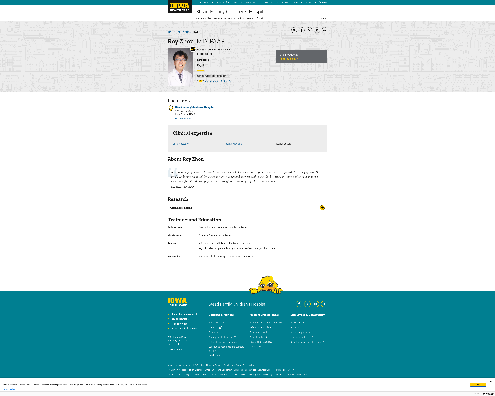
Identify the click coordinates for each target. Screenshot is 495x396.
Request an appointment (184, 314)
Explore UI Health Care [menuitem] (291, 2)
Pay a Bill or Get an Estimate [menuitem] (244, 2)
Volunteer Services (266, 370)
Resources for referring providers (265, 322)
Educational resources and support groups (226, 348)
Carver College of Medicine (189, 374)
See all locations (180, 319)
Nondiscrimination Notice (179, 365)
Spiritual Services (248, 370)
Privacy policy (9, 389)
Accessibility (248, 365)
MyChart (213, 327)
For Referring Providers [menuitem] (267, 2)
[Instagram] (324, 304)
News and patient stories (303, 332)
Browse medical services (184, 328)
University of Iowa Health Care (277, 374)
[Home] (180, 6)
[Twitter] (307, 304)
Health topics (215, 355)
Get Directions (181, 118)
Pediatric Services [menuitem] (222, 18)
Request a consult (258, 332)
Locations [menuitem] (239, 18)
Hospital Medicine (233, 143)
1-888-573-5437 (288, 58)
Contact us (214, 332)
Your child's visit (217, 322)
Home (170, 32)
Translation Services (177, 370)
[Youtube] (316, 304)
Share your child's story (220, 337)
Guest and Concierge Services (225, 370)
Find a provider (179, 323)
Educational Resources (261, 342)
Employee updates (300, 337)
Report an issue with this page (305, 342)
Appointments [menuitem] (205, 2)
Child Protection (181, 143)
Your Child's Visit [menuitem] (255, 18)
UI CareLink (255, 346)
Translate (310, 2)
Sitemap (171, 374)
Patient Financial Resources (223, 342)
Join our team (297, 322)
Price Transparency (285, 370)
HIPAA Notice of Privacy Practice (207, 365)
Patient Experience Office (199, 370)
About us (294, 327)
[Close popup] (491, 382)
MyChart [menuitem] (220, 2)
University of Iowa (300, 374)
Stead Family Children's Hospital (194, 107)
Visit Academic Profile (216, 81)
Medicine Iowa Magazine (250, 374)
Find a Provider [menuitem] (203, 18)
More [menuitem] (321, 18)
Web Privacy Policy (232, 365)
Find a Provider (183, 32)
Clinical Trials (256, 337)
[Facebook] (299, 304)
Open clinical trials (181, 207)
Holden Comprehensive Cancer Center (220, 374)
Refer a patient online (260, 327)
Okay (478, 384)
